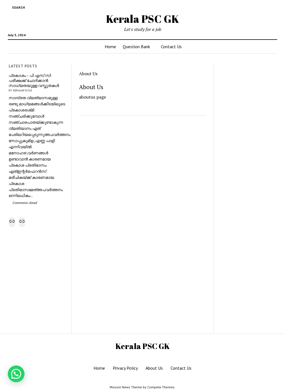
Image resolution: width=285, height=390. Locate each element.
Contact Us (171, 46)
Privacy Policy (125, 368)
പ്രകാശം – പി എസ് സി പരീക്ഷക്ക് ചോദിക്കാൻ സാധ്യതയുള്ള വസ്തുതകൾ (34, 80)
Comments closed (24, 203)
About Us (154, 368)
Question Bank (136, 46)
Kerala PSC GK (142, 19)
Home (110, 46)
